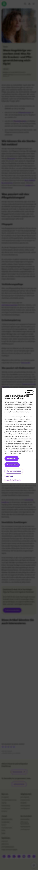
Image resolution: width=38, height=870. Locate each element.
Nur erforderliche (12, 465)
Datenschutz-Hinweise (13, 480)
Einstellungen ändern (14, 471)
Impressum (9, 476)
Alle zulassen (11, 458)
